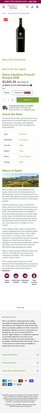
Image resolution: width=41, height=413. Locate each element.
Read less (6, 270)
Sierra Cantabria (25, 156)
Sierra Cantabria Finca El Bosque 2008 (18, 13)
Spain (21, 145)
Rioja (21, 151)
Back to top (20, 307)
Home (4, 13)
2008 (21, 162)
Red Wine (22, 134)
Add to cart (27, 100)
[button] (37, 6)
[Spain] (6, 19)
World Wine (19, 404)
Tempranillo (23, 140)
